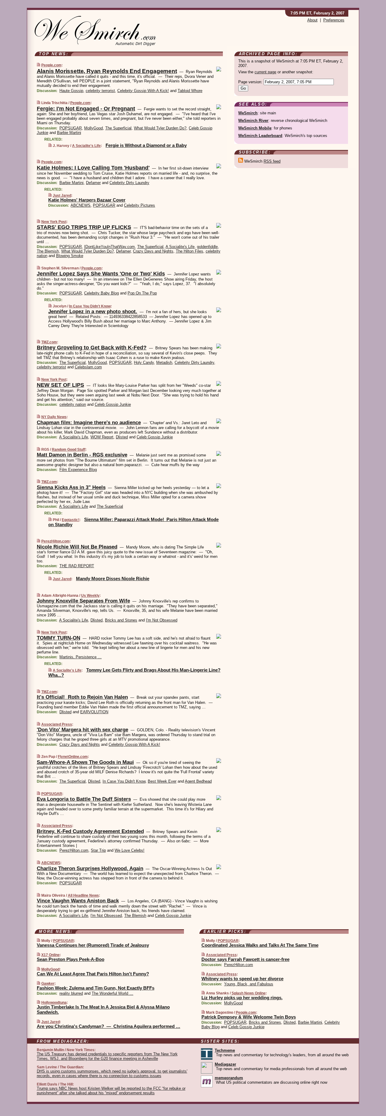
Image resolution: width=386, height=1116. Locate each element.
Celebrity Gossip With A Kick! (143, 90)
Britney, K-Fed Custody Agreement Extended (90, 831)
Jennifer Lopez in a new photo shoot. (92, 311)
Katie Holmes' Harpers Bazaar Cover (86, 199)
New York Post (53, 222)
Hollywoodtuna (54, 1002)
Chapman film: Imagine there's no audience (89, 422)
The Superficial (118, 128)
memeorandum (229, 1078)
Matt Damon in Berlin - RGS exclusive (82, 455)
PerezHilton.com (55, 541)
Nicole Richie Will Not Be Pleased (77, 547)
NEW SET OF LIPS (60, 385)
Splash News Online (249, 993)
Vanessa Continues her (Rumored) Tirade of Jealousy (93, 945)
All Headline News (83, 895)
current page (265, 72)
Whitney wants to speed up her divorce (242, 978)
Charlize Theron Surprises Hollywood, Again (90, 868)
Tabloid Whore (190, 90)
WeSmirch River (253, 120)
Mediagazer (225, 1064)
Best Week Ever (162, 781)
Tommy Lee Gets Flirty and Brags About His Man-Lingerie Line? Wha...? (134, 672)
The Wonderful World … (112, 993)
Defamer (93, 182)
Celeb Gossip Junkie (113, 404)
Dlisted (122, 437)
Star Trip (98, 850)
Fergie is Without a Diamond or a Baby (146, 145)
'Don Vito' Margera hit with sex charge (82, 730)
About (312, 20)
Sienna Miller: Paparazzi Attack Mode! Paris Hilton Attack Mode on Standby (133, 522)
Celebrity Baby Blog (101, 293)
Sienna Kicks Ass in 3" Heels (71, 487)
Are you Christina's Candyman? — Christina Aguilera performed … (108, 1026)
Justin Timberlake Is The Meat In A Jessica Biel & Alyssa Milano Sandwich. (103, 1009)
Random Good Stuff (68, 449)
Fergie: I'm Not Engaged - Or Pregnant (86, 109)
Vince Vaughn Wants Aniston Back (78, 901)
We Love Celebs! (129, 850)
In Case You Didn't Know (90, 306)
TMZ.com (49, 342)
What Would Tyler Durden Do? (160, 128)
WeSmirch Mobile (254, 128)
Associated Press (56, 724)
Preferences (333, 20)
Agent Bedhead (198, 781)
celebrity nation (72, 404)
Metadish (164, 362)
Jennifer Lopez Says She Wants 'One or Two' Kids (101, 274)
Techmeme (225, 1050)
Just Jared (62, 195)
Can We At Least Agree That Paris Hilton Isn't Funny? (93, 973)
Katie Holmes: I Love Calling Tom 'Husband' (93, 168)
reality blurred (71, 993)
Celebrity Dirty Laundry (129, 182)
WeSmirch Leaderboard (260, 135)
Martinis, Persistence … (80, 657)
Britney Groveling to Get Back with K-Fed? (92, 348)
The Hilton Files (189, 251)
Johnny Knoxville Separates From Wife (83, 601)
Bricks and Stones (121, 620)
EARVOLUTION (94, 712)
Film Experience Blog (78, 469)
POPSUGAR (70, 128)
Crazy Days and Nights (153, 251)
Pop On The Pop (142, 293)
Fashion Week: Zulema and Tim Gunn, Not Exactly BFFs (95, 987)
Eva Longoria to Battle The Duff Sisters (84, 799)
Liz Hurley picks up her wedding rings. (242, 997)
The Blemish (48, 251)
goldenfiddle (207, 246)
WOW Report (101, 437)
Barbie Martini (69, 132)
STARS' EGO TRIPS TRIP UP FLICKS (84, 227)
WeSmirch (248, 113)
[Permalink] (38, 65)
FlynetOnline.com (73, 756)
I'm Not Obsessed (161, 620)
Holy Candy (144, 362)
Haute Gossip (71, 90)
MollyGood (93, 128)
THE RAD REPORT (76, 566)
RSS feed (272, 161)
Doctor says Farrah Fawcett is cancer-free (245, 959)
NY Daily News (54, 417)
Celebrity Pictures (139, 205)
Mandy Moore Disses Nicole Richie (112, 578)
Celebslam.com (88, 367)
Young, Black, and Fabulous (248, 984)
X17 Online (50, 955)
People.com (51, 65)
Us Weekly (90, 595)
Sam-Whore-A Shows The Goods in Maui (85, 762)
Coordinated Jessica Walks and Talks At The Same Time (259, 945)
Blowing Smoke (69, 255)
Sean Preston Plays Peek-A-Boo (70, 959)
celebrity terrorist (100, 90)
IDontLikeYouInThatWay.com (109, 246)
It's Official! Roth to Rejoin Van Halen (82, 697)
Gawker (48, 983)
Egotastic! (70, 520)
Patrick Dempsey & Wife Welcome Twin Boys (248, 1016)
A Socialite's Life (86, 146)
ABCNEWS (80, 205)
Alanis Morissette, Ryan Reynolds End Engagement (107, 71)
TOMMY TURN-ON (58, 638)
